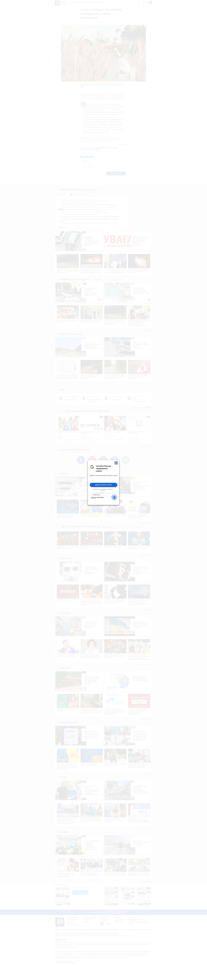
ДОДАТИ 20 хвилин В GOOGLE (103, 485)
